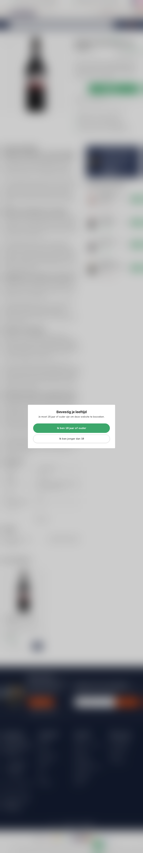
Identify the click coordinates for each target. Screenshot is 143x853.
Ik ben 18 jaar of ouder (71, 428)
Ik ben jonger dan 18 (71, 438)
